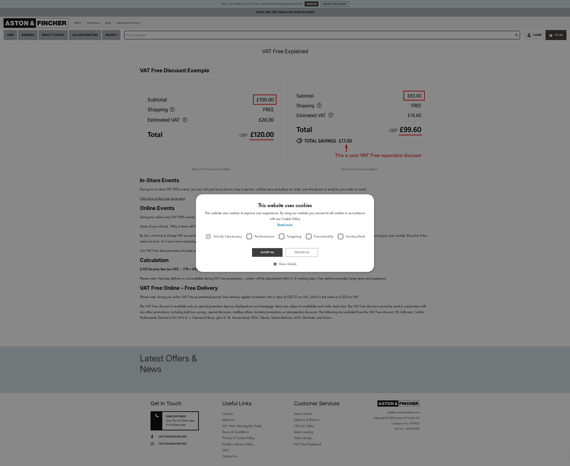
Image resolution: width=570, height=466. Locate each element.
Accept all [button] (267, 252)
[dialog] (285, 233)
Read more (285, 225)
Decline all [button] (301, 252)
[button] (285, 263)
